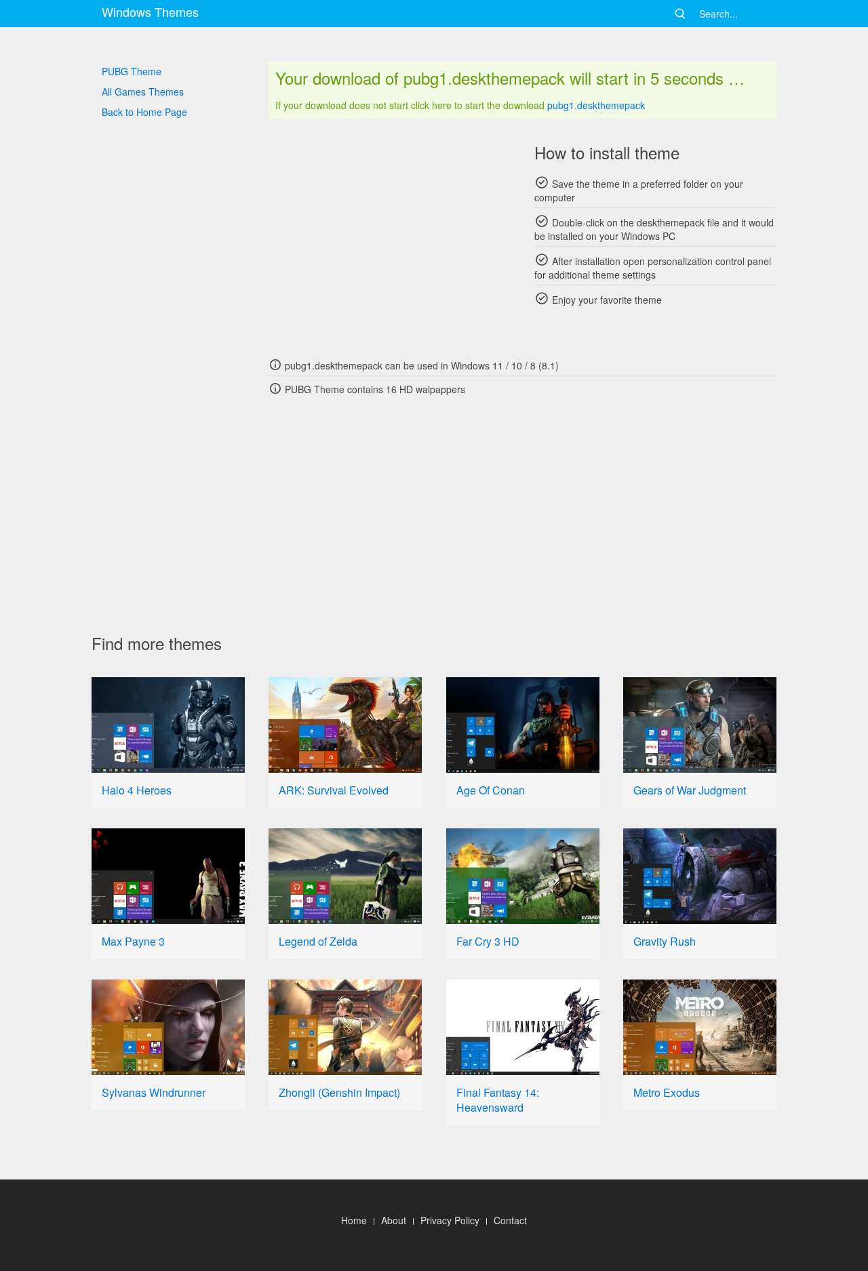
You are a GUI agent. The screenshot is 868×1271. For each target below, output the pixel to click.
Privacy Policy (449, 1220)
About (393, 1220)
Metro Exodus (666, 1092)
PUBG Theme (131, 71)
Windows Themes (150, 11)
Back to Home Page (144, 112)
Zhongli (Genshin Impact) (339, 1092)
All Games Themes (143, 91)
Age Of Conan (490, 790)
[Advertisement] (390, 237)
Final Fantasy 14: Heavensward (497, 1100)
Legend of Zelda (318, 941)
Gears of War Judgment (689, 790)
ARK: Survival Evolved (334, 790)
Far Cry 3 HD (487, 941)
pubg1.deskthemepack (596, 105)
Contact (510, 1220)
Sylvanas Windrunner (153, 1092)
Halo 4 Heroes (137, 790)
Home (354, 1220)
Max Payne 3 (133, 941)
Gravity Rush (664, 941)
